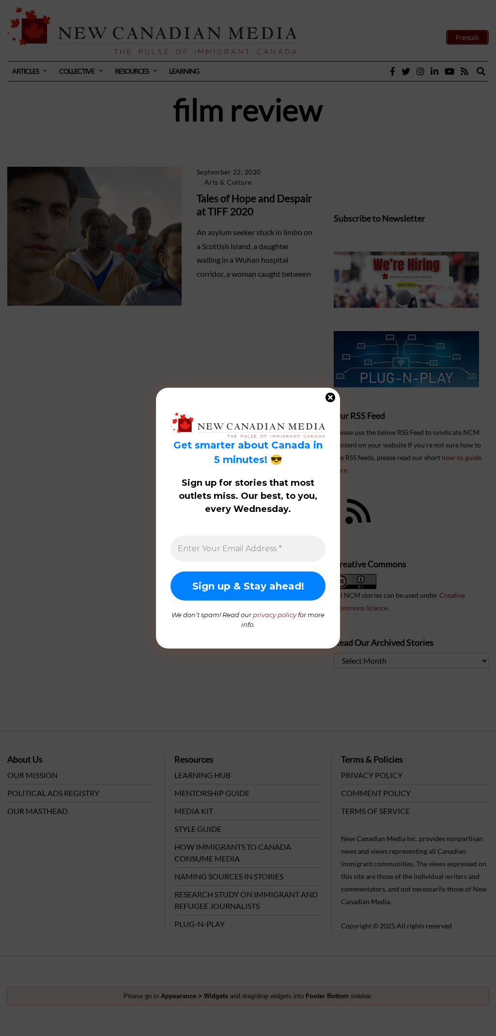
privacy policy (274, 615)
